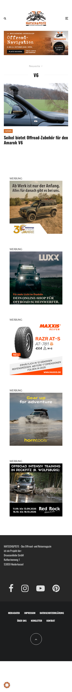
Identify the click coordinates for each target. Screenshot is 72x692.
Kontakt (50, 620)
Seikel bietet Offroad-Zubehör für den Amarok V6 (36, 140)
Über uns (21, 620)
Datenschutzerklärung (52, 613)
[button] (7, 685)
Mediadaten (14, 613)
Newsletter (36, 620)
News (8, 130)
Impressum (29, 613)
